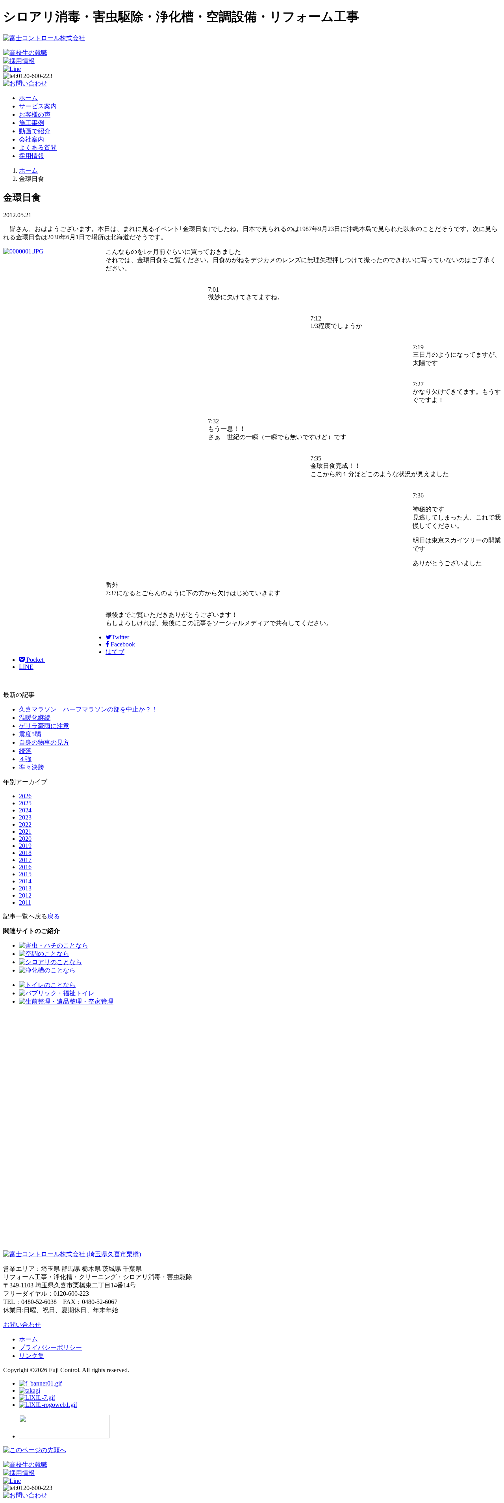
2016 (25, 867)
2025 (25, 803)
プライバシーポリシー (50, 1347)
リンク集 (31, 1355)
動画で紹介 (34, 131)
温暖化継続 (34, 717)
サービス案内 (38, 106)
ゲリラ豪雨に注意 (44, 726)
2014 (25, 881)
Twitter (121, 637)
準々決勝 (31, 767)
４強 (25, 759)
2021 (25, 831)
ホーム (28, 98)
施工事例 (31, 122)
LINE (26, 666)
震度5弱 (30, 734)
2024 (25, 810)
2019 (25, 845)
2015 (25, 874)
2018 (25, 852)
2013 (25, 888)
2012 (25, 895)
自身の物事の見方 (44, 742)
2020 (25, 838)
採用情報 (31, 156)
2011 (25, 902)
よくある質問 (38, 147)
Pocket (35, 659)
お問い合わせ (22, 1324)
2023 (25, 817)
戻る (53, 916)
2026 (25, 796)
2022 (25, 824)
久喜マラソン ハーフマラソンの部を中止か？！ (88, 709)
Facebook (122, 644)
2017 (25, 860)
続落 (25, 750)
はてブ (115, 651)
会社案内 (31, 139)
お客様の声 (34, 114)
